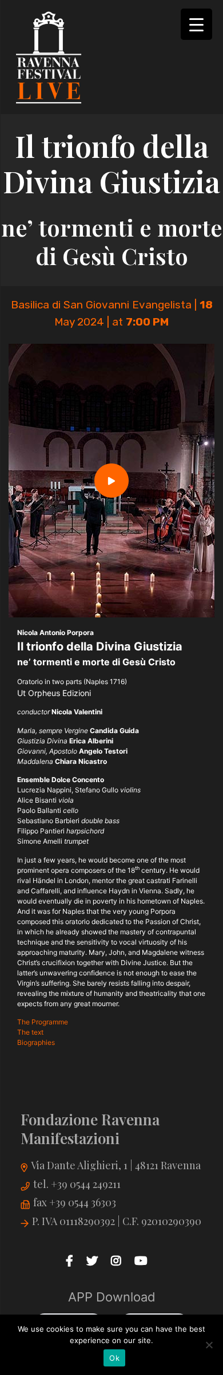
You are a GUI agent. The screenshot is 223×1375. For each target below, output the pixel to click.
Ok (114, 1357)
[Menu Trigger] (196, 24)
